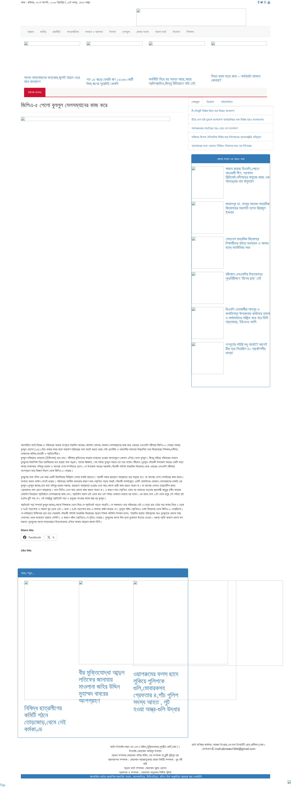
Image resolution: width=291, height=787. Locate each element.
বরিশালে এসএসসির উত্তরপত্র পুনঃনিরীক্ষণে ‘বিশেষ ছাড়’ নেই (244, 276)
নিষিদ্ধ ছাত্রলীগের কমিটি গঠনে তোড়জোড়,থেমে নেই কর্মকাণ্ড (45, 718)
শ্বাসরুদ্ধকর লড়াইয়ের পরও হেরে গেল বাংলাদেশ (215, 128)
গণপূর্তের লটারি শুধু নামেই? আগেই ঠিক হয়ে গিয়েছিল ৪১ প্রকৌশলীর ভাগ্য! (246, 348)
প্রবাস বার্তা (160, 31)
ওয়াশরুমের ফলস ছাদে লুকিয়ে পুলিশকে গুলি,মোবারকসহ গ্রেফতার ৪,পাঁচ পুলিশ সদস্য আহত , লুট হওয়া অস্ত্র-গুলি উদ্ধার (156, 691)
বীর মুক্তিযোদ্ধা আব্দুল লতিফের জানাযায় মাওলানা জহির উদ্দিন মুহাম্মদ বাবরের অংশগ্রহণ (101, 686)
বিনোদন (176, 31)
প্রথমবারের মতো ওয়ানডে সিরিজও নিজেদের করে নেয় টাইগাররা (222, 145)
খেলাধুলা (126, 31)
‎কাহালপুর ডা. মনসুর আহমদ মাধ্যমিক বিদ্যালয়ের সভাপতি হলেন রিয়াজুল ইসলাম (247, 208)
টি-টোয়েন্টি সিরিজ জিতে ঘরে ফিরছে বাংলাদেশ (213, 110)
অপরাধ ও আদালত (94, 31)
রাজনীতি (57, 31)
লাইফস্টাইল (226, 101)
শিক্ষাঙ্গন (190, 31)
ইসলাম (112, 31)
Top (2, 785)
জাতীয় (43, 31)
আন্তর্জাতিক (73, 31)
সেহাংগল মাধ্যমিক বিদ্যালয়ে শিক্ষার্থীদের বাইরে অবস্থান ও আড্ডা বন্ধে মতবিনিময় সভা (247, 243)
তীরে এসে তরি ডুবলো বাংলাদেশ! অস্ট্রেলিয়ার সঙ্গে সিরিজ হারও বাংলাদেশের (228, 119)
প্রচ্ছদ (30, 31)
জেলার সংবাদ (142, 31)
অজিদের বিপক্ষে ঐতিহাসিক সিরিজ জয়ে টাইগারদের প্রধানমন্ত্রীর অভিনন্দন (226, 137)
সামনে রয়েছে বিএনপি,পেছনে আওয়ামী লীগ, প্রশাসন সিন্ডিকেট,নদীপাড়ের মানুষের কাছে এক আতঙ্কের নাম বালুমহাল (247, 175)
